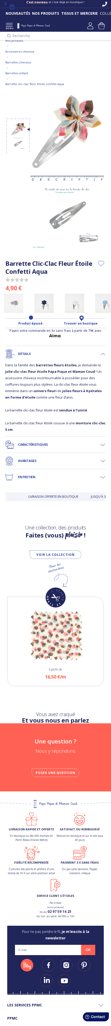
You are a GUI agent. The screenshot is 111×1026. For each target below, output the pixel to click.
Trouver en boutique (81, 323)
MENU (9, 28)
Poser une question (55, 773)
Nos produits (14, 41)
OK (88, 950)
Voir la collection (55, 554)
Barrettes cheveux (18, 62)
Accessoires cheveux (19, 51)
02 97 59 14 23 (59, 911)
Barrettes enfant (16, 73)
